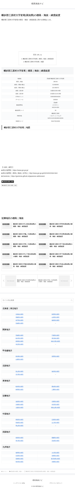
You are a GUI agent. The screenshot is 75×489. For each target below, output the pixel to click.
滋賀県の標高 (19, 401)
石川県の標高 (19, 374)
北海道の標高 (19, 314)
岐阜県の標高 (19, 386)
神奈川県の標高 (55, 341)
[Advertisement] (37, 36)
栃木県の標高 (19, 338)
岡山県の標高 (19, 425)
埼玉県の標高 (19, 344)
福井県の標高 (55, 371)
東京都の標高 (55, 338)
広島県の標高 (55, 419)
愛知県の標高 (55, 386)
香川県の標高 (19, 440)
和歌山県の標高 (55, 407)
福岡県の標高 (19, 452)
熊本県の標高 (19, 461)
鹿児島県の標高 (55, 458)
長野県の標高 (55, 356)
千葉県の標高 (55, 335)
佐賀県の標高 (19, 455)
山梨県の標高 (19, 359)
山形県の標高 (55, 317)
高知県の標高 (55, 440)
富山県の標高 (19, 371)
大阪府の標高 (19, 407)
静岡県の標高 (19, 389)
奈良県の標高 (55, 404)
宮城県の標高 (19, 323)
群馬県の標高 (19, 341)
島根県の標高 (19, 422)
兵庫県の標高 (55, 401)
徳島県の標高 (19, 437)
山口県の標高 (55, 422)
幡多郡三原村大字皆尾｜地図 (34, 61)
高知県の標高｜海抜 (8, 181)
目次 (34, 55)
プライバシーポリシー (55, 483)
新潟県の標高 (19, 356)
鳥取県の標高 (19, 419)
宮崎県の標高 (55, 455)
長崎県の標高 (19, 458)
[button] (71, 300)
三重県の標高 (55, 389)
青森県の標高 (19, 317)
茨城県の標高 (19, 335)
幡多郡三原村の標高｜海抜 (10, 185)
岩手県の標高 (19, 320)
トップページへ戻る (19, 483)
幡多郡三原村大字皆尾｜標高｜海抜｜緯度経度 (38, 59)
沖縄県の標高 (55, 461)
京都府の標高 (19, 404)
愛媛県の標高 (55, 437)
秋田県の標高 (55, 314)
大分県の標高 (55, 452)
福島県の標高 (55, 320)
